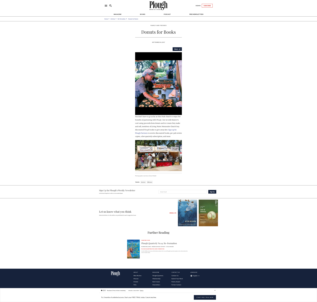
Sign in (141, 290)
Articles (113, 19)
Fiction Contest (176, 284)
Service (143, 182)
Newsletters (156, 284)
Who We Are (137, 275)
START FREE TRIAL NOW (204, 297)
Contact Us (175, 275)
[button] (106, 5)
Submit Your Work (177, 278)
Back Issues (156, 281)
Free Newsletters (196, 14)
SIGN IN (198, 5)
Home (106, 19)
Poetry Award (175, 281)
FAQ (134, 284)
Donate (135, 281)
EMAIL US (173, 213)
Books (142, 14)
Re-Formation (121, 19)
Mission (136, 278)
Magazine (117, 14)
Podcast (167, 14)
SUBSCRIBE (207, 5)
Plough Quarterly (157, 275)
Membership (156, 278)
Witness (149, 182)
